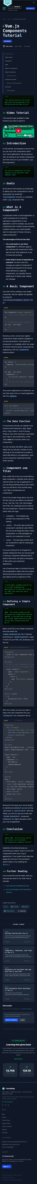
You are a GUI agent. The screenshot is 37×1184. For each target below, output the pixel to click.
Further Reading (11, 90)
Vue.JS (9, 19)
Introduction (8, 61)
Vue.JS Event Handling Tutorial (17, 886)
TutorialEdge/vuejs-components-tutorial (17, 842)
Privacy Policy (6, 1120)
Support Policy (6, 1123)
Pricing (4, 1117)
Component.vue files (10, 79)
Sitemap (4, 1129)
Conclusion (8, 86)
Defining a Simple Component (14, 83)
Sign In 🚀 (6, 1166)
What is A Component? (11, 68)
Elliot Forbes (9, 46)
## (4, 113)
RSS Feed (4, 1132)
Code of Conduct (27, 1009)
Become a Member (11, 1020)
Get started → (30, 8)
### (4, 421)
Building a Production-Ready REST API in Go (14, 1141)
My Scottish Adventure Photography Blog (12, 1180)
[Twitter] (2, 1105)
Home (4, 19)
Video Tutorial (8, 57)
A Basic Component (10, 72)
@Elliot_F (6, 865)
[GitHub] (5, 1105)
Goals (6, 64)
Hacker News (10, 911)
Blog (3, 1114)
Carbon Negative (7, 1101)
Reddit (26, 906)
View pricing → (18, 1059)
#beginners (7, 41)
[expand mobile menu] (34, 2)
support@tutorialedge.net (8, 1177)
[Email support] (8, 1105)
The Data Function (11, 75)
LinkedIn (15, 906)
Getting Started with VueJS (13, 104)
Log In (22, 1020)
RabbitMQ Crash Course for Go (10, 1144)
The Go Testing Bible (8, 1147)
